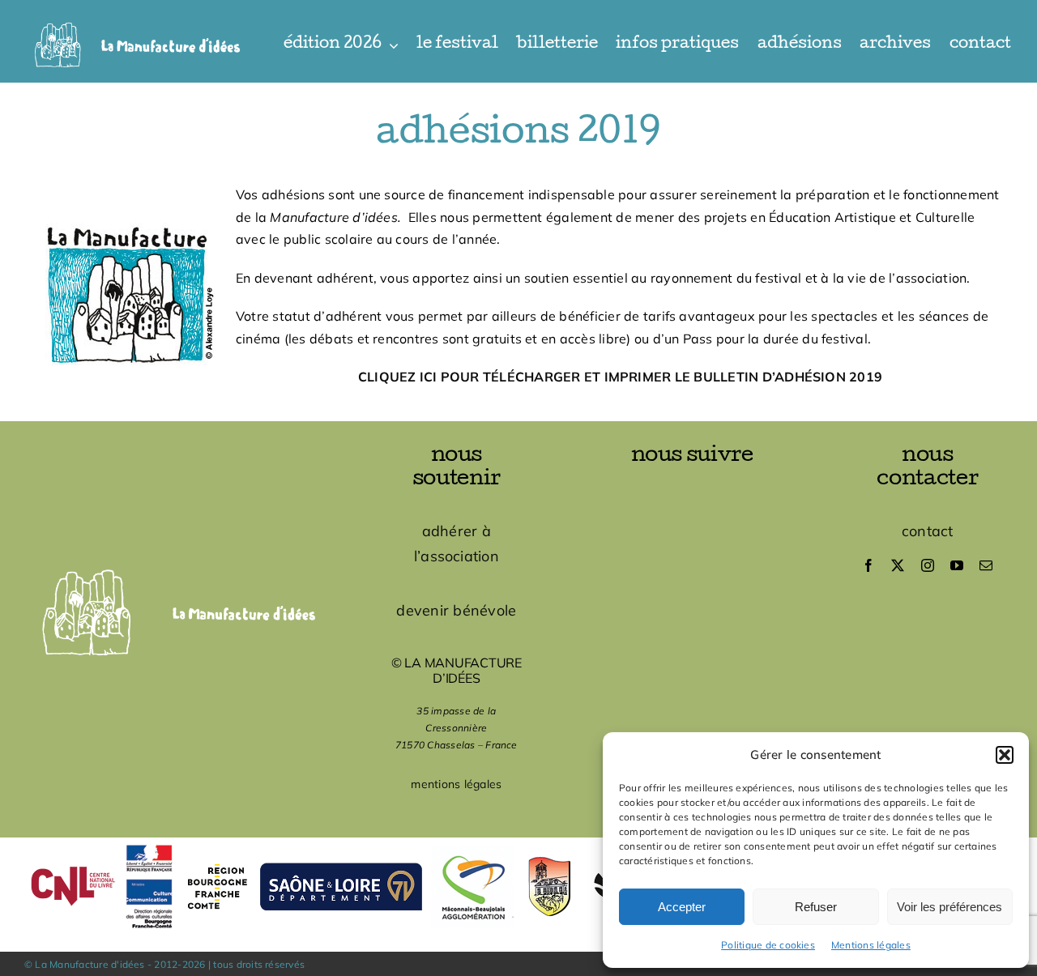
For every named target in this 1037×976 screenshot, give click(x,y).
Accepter (682, 907)
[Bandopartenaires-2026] (518, 844)
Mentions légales (871, 945)
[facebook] (868, 565)
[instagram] (927, 565)
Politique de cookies (768, 945)
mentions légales (456, 784)
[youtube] (956, 565)
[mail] (985, 565)
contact (928, 531)
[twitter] (897, 565)
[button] (1004, 755)
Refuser (816, 907)
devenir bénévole (456, 610)
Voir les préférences (949, 907)
